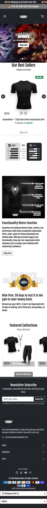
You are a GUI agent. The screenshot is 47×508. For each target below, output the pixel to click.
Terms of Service (29, 403)
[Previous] (21, 113)
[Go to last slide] (3, 96)
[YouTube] (26, 472)
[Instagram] (17, 472)
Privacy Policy (40, 403)
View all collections (23, 374)
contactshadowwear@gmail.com (16, 437)
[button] (5, 16)
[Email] (30, 472)
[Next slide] (44, 96)
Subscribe (39, 399)
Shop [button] (4, 445)
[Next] (26, 113)
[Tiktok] (21, 472)
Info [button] (4, 459)
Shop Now (23, 45)
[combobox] (23, 493)
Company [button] (6, 452)
